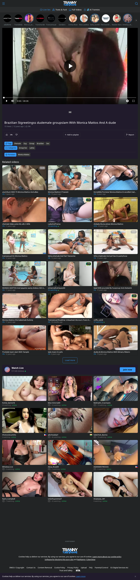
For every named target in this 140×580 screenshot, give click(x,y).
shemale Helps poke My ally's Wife (16, 224)
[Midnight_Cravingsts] (116, 391)
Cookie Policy (59, 567)
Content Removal (45, 567)
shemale (17, 143)
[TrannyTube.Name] (70, 3)
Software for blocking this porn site (59, 559)
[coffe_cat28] (116, 308)
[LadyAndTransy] (70, 212)
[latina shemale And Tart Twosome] (70, 244)
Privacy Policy (72, 567)
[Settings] (127, 101)
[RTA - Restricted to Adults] (78, 570)
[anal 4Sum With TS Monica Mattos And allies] (24, 180)
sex (47, 143)
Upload (84, 567)
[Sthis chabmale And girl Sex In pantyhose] (116, 244)
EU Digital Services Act (119, 567)
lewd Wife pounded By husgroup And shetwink (113, 288)
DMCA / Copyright (16, 567)
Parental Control (101, 567)
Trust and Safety (65, 570)
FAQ (90, 567)
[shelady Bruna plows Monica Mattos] (116, 212)
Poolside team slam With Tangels (15, 352)
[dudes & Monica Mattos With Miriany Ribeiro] (116, 340)
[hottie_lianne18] (24, 391)
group (31, 143)
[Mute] (12, 101)
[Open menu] (3, 3)
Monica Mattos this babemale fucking (17, 320)
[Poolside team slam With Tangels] (24, 340)
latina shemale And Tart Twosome (61, 256)
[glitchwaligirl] (70, 423)
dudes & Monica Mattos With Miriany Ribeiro (112, 352)
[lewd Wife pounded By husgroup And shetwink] (116, 276)
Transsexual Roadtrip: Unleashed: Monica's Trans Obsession (69, 320)
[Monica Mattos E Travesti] (70, 180)
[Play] (70, 66)
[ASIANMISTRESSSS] (116, 455)
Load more (70, 360)
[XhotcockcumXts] (24, 423)
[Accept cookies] (135, 576)
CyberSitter (90, 559)
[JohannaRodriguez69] (70, 276)
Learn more (80, 576)
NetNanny (81, 559)
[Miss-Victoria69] (70, 391)
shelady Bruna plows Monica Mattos (108, 224)
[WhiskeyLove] (24, 455)
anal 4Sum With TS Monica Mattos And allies (20, 192)
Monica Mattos (23, 154)
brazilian (40, 143)
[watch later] (5, 168)
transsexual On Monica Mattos (14, 256)
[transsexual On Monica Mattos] (24, 244)
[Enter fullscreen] (133, 101)
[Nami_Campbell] (24, 487)
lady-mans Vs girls (55, 352)
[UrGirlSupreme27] (70, 487)
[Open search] (136, 3)
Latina (32, 148)
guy (25, 143)
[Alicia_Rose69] (70, 455)
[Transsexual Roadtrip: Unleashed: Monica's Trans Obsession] (70, 308)
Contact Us (31, 567)
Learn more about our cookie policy (106, 556)
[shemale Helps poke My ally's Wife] (24, 212)
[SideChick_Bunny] (116, 423)
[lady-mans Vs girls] (70, 340)
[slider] (70, 97)
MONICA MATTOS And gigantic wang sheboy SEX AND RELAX (23, 288)
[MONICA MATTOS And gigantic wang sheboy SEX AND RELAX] (24, 276)
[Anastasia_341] (116, 487)
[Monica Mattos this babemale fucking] (24, 308)
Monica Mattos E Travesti (58, 192)
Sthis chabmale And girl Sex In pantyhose (110, 256)
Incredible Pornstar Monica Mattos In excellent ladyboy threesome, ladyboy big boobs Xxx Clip (115, 192)
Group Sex (23, 148)
